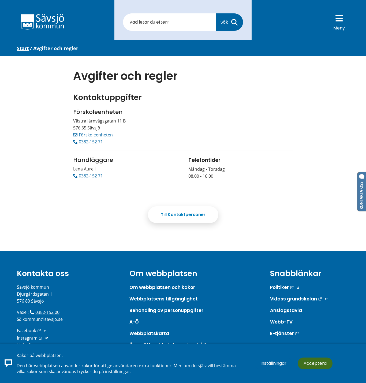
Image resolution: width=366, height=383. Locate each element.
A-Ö (134, 322)
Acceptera (315, 363)
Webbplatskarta (149, 333)
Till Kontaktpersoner (183, 214)
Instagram (32, 338)
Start (23, 48)
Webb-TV (281, 322)
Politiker (284, 287)
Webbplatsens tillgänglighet (163, 299)
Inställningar (273, 363)
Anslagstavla (286, 310)
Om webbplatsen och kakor (162, 287)
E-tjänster (284, 333)
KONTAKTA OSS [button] (362, 194)
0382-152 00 (47, 312)
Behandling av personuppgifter (166, 310)
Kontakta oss (43, 273)
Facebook (31, 330)
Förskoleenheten (96, 135)
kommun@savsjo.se (43, 319)
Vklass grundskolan (298, 299)
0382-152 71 (91, 142)
